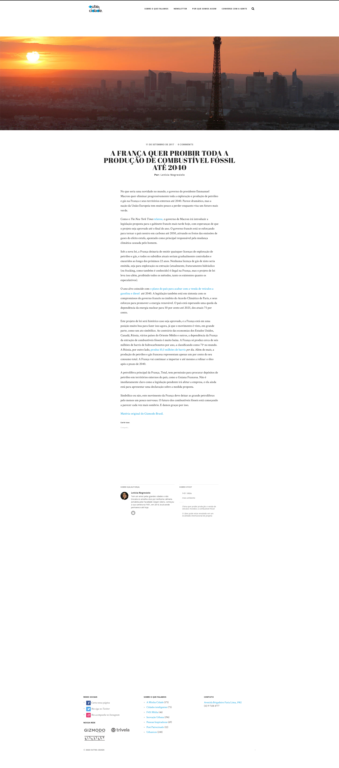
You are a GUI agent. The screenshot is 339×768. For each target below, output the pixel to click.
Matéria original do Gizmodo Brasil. (142, 414)
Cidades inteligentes (156, 707)
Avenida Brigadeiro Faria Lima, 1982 (223, 702)
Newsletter (180, 8)
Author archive (133, 513)
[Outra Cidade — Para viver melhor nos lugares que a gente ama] (95, 9)
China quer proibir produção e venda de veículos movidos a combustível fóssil (199, 507)
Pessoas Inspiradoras (156, 722)
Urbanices (151, 732)
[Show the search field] (253, 8)
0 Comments (185, 144)
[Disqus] (169, 564)
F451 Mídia (187, 493)
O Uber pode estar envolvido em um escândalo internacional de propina (197, 514)
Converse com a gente (234, 8)
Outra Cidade (97, 750)
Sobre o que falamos (156, 8)
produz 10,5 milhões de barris (168, 350)
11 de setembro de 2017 (160, 144)
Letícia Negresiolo (172, 174)
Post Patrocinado (155, 727)
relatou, (158, 219)
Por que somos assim (204, 8)
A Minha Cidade (155, 702)
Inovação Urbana (155, 717)
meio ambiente (188, 498)
